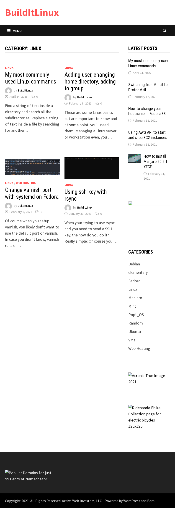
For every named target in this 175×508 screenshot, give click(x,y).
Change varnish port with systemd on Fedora (32, 193)
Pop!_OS (136, 314)
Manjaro (135, 297)
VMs (131, 340)
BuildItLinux (32, 12)
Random (135, 323)
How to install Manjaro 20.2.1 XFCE (155, 161)
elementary (138, 272)
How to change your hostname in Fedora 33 (147, 111)
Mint (132, 306)
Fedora (134, 280)
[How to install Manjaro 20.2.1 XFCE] (134, 157)
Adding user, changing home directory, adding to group (90, 81)
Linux (9, 67)
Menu (17, 30)
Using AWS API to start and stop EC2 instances (147, 135)
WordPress (131, 500)
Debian (134, 264)
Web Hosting (26, 183)
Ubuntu (134, 331)
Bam (150, 500)
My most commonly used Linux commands (30, 78)
